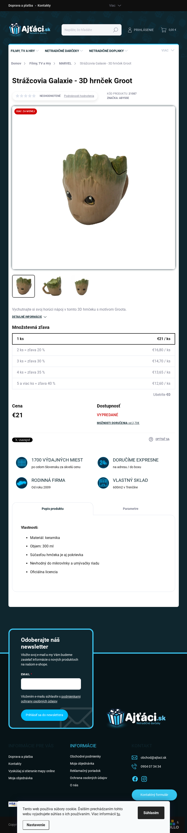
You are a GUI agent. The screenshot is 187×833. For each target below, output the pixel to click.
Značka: (118, 98)
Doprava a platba (20, 5)
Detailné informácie (27, 316)
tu (118, 814)
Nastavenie (36, 825)
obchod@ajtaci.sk (153, 757)
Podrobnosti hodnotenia (79, 96)
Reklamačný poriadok (85, 771)
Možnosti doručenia (118, 423)
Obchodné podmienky (85, 756)
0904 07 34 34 (151, 766)
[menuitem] (25, 50)
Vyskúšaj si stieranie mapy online (31, 771)
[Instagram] (144, 778)
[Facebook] (135, 778)
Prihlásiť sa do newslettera (44, 715)
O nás (74, 785)
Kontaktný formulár (154, 795)
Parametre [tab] (130, 509)
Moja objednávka (20, 778)
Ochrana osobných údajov (88, 778)
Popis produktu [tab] (53, 509)
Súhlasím (151, 813)
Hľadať (115, 30)
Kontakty (44, 5)
